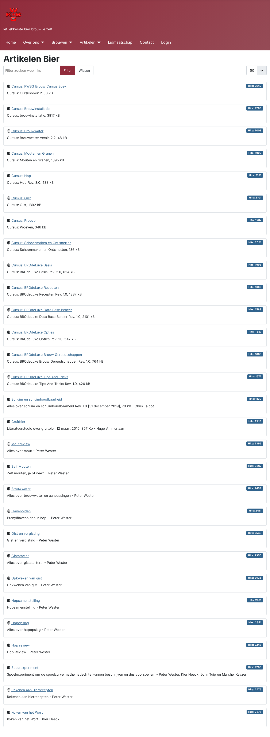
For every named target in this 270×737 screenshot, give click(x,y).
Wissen (84, 70)
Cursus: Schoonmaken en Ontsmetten (41, 243)
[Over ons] (41, 42)
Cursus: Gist (21, 198)
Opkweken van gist (26, 578)
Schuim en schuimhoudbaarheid (36, 399)
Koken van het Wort (27, 712)
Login (166, 42)
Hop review (20, 645)
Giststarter (20, 556)
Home (10, 42)
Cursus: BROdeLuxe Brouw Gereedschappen (46, 354)
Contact (147, 42)
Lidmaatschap (120, 42)
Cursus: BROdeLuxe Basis (31, 265)
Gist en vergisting (25, 533)
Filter (68, 70)
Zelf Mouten (21, 466)
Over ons (31, 42)
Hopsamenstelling (25, 600)
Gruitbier (18, 422)
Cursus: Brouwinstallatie (30, 109)
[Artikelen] (98, 42)
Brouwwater (21, 489)
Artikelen (87, 42)
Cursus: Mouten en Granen (32, 153)
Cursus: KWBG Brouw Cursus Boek (38, 86)
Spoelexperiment (24, 667)
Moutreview (20, 444)
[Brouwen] (69, 42)
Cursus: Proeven (24, 220)
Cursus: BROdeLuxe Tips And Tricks (39, 377)
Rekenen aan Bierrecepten (32, 690)
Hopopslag (20, 623)
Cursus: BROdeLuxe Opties (32, 332)
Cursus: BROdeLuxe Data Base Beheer (41, 310)
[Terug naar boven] (263, 729)
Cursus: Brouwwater (27, 131)
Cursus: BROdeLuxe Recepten (35, 287)
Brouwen (59, 42)
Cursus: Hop (21, 176)
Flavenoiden (21, 511)
